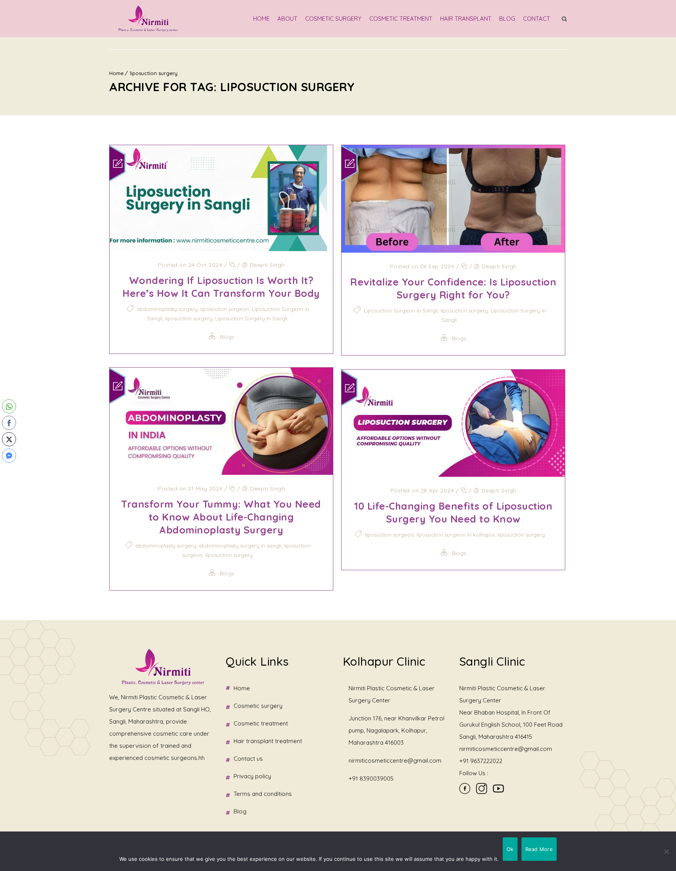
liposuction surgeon (224, 309)
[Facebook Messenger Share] (9, 456)
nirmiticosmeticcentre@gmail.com (395, 760)
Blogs (227, 337)
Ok (510, 849)
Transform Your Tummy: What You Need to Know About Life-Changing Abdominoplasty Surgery (221, 517)
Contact (536, 18)
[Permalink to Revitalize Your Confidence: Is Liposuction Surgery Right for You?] (453, 250)
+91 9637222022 (480, 761)
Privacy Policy (252, 776)
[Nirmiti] (148, 18)
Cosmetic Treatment (400, 18)
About (287, 18)
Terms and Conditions (263, 793)
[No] (666, 851)
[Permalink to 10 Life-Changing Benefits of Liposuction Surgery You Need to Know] (453, 474)
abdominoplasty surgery (167, 309)
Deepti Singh (267, 264)
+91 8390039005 (371, 778)
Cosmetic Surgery (333, 18)
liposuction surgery (154, 73)
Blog (507, 18)
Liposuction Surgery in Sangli (251, 318)
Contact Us (248, 758)
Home (261, 18)
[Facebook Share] (9, 423)
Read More (539, 849)
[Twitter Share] (9, 439)
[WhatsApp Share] (9, 406)
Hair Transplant (465, 18)
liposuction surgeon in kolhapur (456, 535)
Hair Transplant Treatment (268, 741)
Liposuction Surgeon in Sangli (401, 310)
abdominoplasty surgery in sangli (240, 545)
